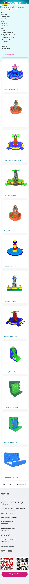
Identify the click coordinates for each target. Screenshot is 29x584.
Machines (3, 30)
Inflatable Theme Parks (7, 32)
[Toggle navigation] (22, 3)
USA (2, 28)
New (2, 44)
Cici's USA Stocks (6, 48)
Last (14, 484)
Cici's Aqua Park (5, 39)
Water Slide (4, 14)
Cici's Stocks (4, 42)
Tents (2, 21)
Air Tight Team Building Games (9, 35)
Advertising (4, 23)
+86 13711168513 (10, 513)
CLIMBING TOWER (7, 10)
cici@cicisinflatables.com (11, 517)
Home (3, 8)
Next (11, 484)
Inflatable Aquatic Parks (7, 37)
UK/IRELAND (4, 26)
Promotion (4, 46)
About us (5, 493)
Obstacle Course (5, 16)
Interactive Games (11, 8)
